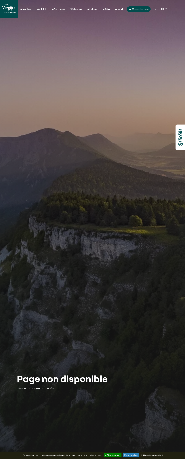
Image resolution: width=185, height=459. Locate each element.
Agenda (119, 9)
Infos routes (58, 9)
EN (162, 12)
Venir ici (41, 9)
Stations (92, 9)
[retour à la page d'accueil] (9, 9)
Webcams (76, 9)
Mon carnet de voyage (140, 9)
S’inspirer (25, 9)
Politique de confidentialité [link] (151, 455)
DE (162, 15)
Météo (106, 9)
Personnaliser (131, 455)
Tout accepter (113, 455)
